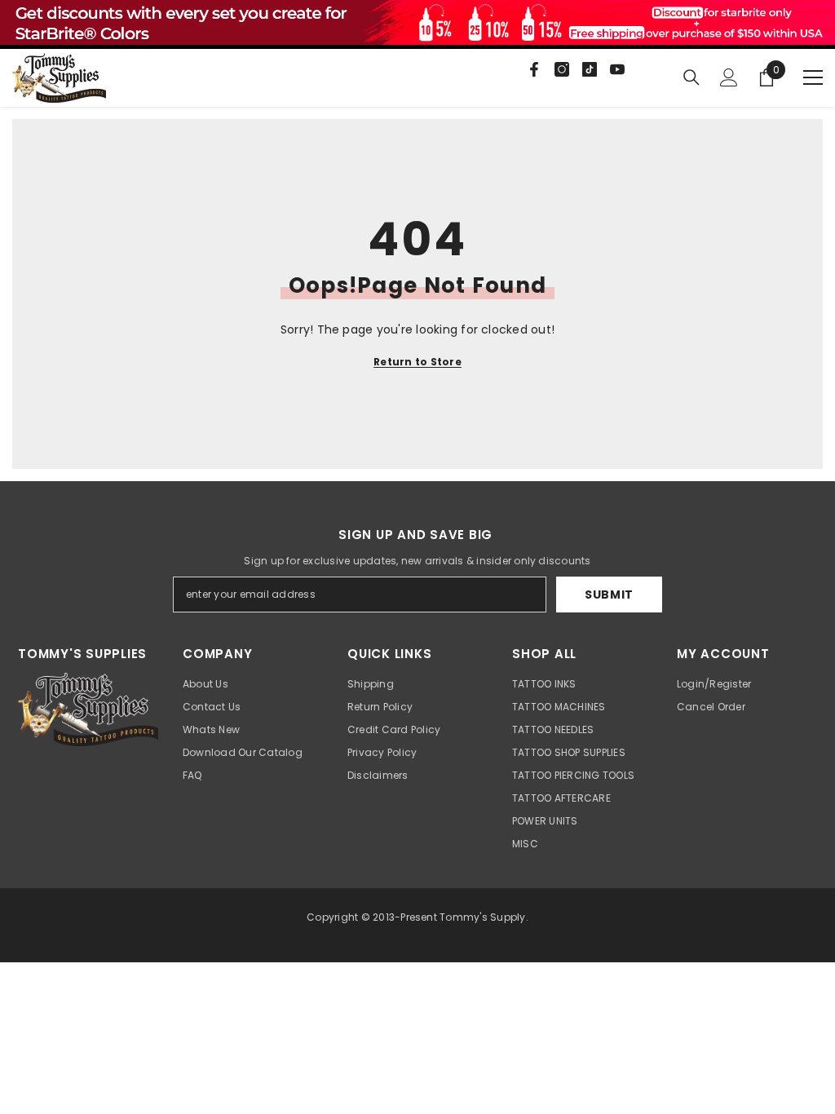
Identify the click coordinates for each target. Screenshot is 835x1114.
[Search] (691, 77)
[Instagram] (562, 69)
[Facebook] (534, 69)
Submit (609, 594)
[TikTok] (589, 69)
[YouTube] (617, 69)
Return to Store (417, 362)
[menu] (813, 77)
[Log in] (729, 77)
